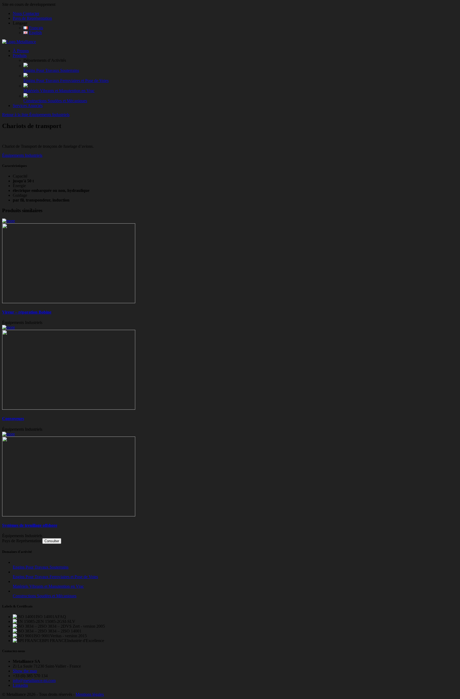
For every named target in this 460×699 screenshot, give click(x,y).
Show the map (25, 671)
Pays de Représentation (32, 18)
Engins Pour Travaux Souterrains (51, 70)
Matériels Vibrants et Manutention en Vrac (59, 90)
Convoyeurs (13, 418)
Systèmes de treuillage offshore (29, 525)
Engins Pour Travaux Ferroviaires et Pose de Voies (66, 80)
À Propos (21, 50)
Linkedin (20, 685)
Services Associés (28, 105)
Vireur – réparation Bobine (26, 312)
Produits (20, 55)
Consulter (51, 541)
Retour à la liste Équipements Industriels (35, 114)
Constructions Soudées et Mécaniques (55, 100)
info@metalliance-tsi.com (34, 680)
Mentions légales (90, 694)
